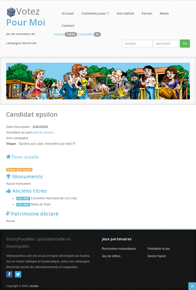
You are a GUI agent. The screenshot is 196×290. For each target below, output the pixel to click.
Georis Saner (157, 256)
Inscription (125, 13)
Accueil (68, 13)
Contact (68, 25)
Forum (147, 13)
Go (185, 43)
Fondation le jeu (159, 249)
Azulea (34, 285)
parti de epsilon (43, 132)
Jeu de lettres (111, 256)
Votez (25, 16)
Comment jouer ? (95, 13)
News (164, 13)
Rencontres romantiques (119, 249)
